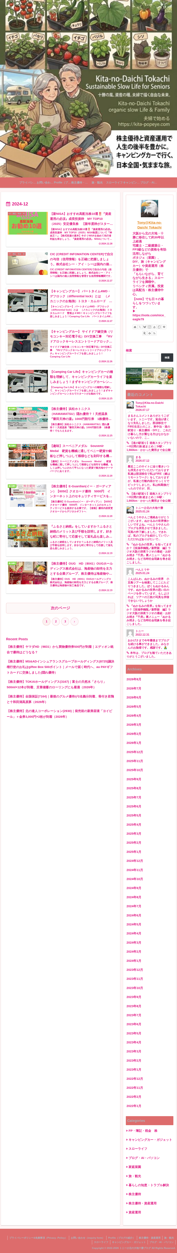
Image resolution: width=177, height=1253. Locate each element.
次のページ (60, 608)
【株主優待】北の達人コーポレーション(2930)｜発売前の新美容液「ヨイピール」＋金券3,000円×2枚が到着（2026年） (59, 713)
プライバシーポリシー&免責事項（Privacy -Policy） (38, 1237)
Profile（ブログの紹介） (121, 1237)
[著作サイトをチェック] (135, 327)
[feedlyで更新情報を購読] (149, 333)
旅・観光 (169, 1237)
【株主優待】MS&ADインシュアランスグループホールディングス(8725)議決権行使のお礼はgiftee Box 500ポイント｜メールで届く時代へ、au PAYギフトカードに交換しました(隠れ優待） (60, 667)
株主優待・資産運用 (150, 1237)
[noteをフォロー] (159, 327)
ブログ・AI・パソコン (162, 1242)
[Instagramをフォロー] (149, 327)
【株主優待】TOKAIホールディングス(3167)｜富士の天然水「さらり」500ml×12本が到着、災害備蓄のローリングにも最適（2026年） (56, 684)
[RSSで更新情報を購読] (154, 333)
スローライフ (101, 1242)
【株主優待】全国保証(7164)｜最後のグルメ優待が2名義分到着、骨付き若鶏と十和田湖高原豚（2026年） (60, 699)
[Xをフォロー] (140, 327)
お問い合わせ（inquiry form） (88, 1237)
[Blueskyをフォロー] (144, 327)
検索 (129, 350)
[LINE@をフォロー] (164, 327)
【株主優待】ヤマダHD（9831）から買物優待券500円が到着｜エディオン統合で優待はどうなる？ (60, 649)
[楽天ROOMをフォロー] (144, 333)
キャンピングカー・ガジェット (129, 1242)
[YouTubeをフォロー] (154, 327)
